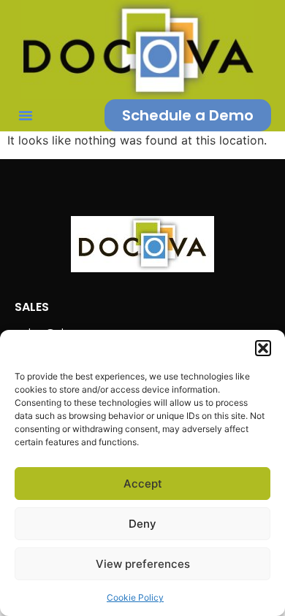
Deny (142, 524)
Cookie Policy (135, 597)
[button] (263, 348)
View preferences (143, 564)
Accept (142, 483)
